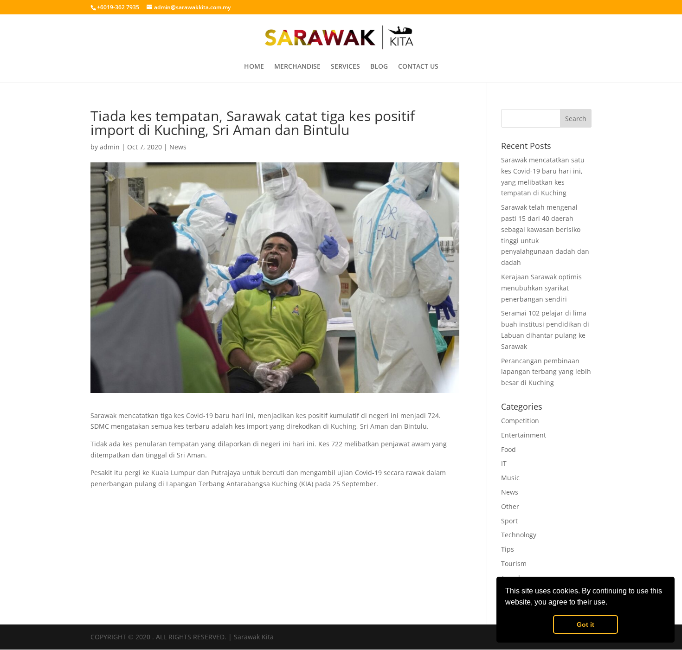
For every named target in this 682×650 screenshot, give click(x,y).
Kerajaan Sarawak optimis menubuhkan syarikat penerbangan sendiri (541, 287)
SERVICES (345, 67)
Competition (520, 420)
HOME (254, 67)
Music (510, 477)
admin (110, 146)
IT (504, 463)
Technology (518, 534)
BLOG (379, 67)
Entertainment (523, 435)
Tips (507, 549)
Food (508, 449)
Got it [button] (585, 624)
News (178, 146)
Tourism (514, 563)
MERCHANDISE (297, 67)
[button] (610, 603)
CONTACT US (418, 67)
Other (510, 506)
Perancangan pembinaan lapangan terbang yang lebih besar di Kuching (546, 371)
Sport (509, 520)
